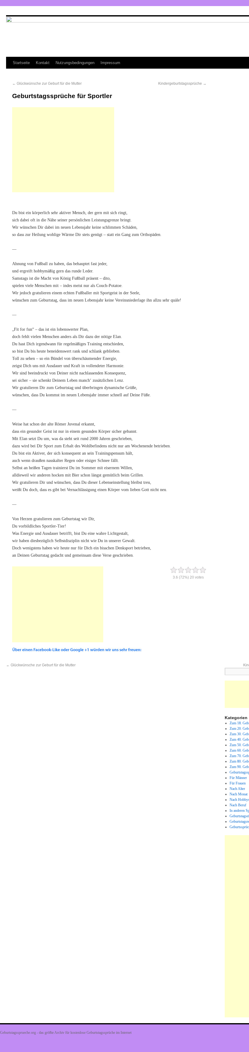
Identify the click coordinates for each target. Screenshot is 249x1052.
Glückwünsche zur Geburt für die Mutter (47, 83)
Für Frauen (238, 783)
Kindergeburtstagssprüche (182, 83)
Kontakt (42, 62)
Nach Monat (238, 794)
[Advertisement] (63, 149)
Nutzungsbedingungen (75, 62)
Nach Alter (237, 789)
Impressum (110, 62)
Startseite (21, 62)
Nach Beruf (238, 805)
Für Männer (238, 778)
